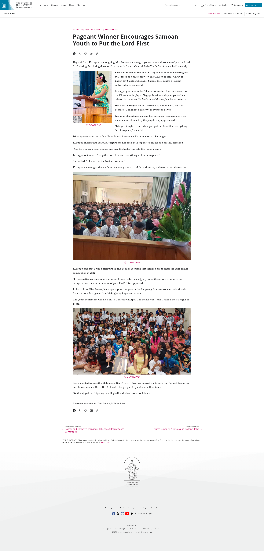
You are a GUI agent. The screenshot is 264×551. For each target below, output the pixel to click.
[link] (74, 410)
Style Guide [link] (105, 442)
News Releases (214, 13)
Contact (239, 13)
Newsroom (9, 14)
